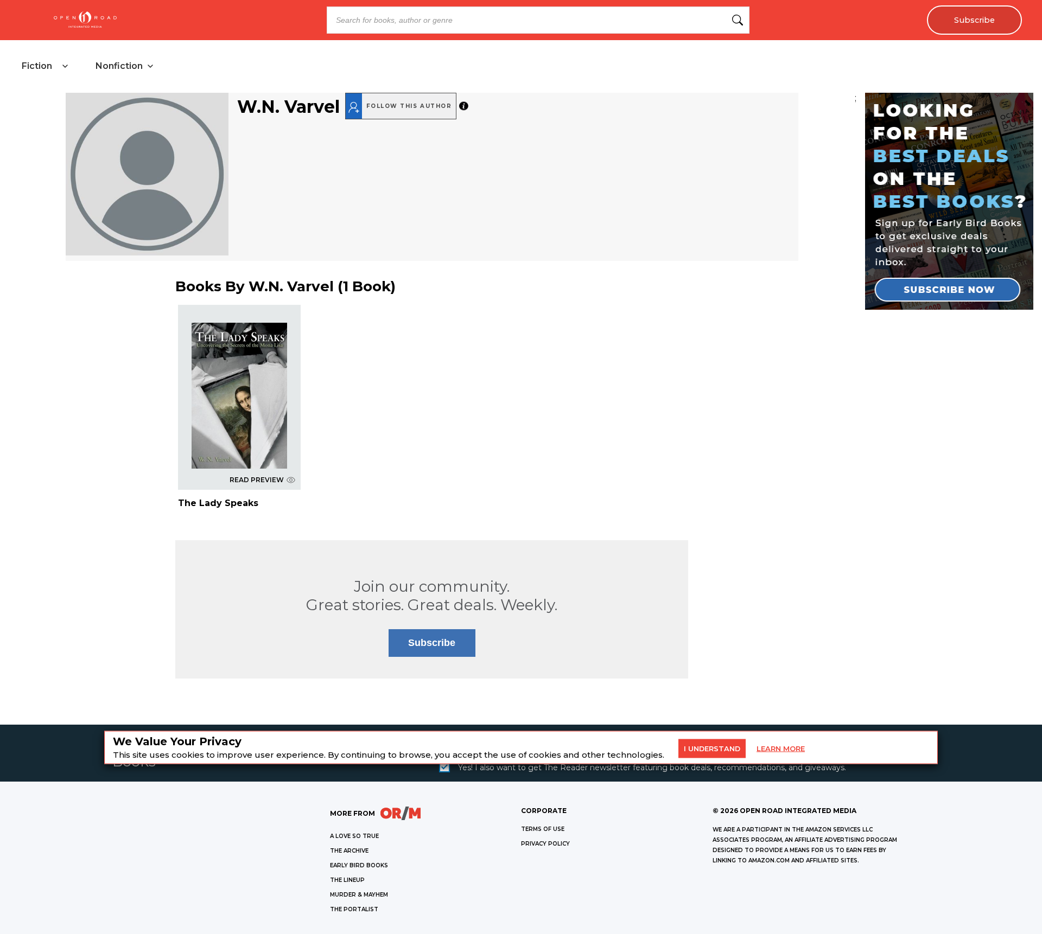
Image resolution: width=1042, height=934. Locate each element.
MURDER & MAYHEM (359, 894)
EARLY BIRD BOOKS (359, 865)
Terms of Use (542, 829)
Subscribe (974, 20)
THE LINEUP (347, 880)
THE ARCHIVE (349, 850)
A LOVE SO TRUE (354, 836)
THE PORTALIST (354, 909)
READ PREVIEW (257, 480)
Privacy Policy (545, 843)
